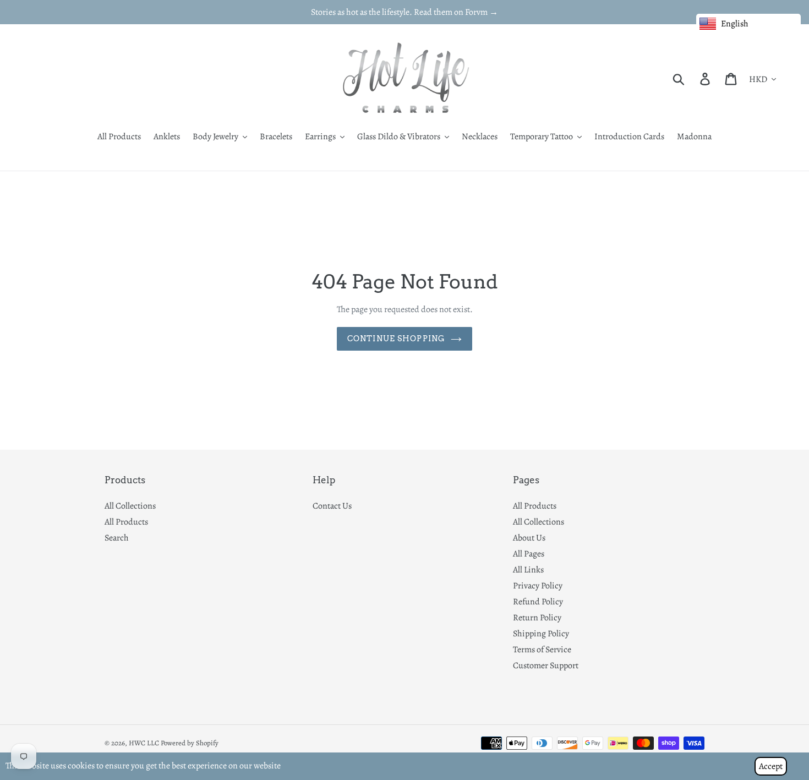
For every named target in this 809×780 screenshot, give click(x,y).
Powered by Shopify (189, 743)
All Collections (130, 506)
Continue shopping (396, 338)
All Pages (528, 554)
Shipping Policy (541, 634)
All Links (528, 570)
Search (117, 538)
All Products (126, 522)
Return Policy (537, 618)
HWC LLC (144, 743)
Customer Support (545, 665)
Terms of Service (542, 649)
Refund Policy (538, 602)
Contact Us (332, 506)
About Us (529, 538)
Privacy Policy (537, 586)
